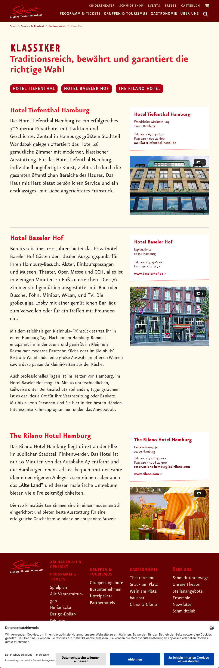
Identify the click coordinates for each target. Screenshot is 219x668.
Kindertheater (102, 6)
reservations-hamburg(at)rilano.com (162, 467)
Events (154, 6)
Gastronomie (164, 14)
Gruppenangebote (106, 582)
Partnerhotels (58, 26)
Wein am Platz (143, 591)
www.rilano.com (146, 474)
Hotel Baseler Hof (86, 88)
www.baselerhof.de (148, 274)
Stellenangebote (188, 591)
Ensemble (181, 598)
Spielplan (58, 587)
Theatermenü (142, 577)
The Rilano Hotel (139, 88)
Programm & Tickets (80, 14)
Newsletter (183, 604)
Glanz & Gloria (143, 604)
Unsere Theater (187, 584)
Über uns (189, 14)
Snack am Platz (144, 584)
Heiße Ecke (60, 607)
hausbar (137, 598)
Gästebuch (190, 6)
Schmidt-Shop (131, 6)
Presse (170, 6)
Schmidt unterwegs (191, 577)
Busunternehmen (105, 589)
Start (13, 26)
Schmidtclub (184, 611)
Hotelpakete (101, 596)
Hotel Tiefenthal (34, 88)
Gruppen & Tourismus (126, 14)
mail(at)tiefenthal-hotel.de (155, 143)
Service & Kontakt (32, 26)
